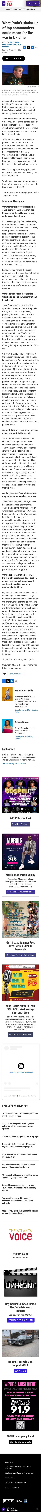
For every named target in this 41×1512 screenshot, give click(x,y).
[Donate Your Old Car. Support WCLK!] (20, 1343)
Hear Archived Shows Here (20, 1034)
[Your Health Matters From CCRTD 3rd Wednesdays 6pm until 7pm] (20, 983)
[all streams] (38, 1509)
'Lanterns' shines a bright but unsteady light (20, 1136)
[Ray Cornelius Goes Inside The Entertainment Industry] (20, 1283)
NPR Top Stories (15, 674)
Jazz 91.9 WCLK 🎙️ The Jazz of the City (18, 1096)
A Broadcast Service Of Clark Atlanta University (18, 1467)
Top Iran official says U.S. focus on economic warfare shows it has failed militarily (17, 1200)
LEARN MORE (20, 1371)
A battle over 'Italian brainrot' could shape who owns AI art (19, 1155)
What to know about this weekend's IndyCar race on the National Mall (20, 1212)
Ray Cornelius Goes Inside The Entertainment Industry (20, 1307)
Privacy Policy (9, 1478)
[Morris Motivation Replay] (20, 852)
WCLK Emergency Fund (20, 1436)
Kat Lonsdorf (8, 749)
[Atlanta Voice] (20, 1235)
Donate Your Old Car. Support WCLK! (20, 1363)
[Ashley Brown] (7, 726)
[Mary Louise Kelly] (7, 694)
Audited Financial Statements (15, 1483)
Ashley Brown (12, 44)
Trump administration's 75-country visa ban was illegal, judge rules (20, 1114)
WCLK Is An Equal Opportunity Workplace (19, 1473)
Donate (34, 3)
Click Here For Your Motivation (20, 892)
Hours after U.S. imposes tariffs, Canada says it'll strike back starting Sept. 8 (18, 1145)
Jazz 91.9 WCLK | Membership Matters (20, 9)
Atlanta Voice (20, 1254)
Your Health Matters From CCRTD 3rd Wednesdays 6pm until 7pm (20, 1009)
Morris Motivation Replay (20, 875)
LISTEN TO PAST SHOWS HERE (20, 1320)
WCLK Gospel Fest (20, 818)
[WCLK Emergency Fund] (20, 1405)
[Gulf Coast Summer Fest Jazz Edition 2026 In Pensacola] (20, 919)
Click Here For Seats (20, 824)
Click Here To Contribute (20, 1442)
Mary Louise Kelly (24, 690)
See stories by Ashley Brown (24, 737)
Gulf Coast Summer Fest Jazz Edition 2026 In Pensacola (20, 946)
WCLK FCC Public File (12, 1488)
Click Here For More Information (20, 955)
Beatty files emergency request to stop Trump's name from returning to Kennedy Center (19, 1187)
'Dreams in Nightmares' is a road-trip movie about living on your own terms (20, 1176)
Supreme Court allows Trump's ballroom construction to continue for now (18, 1165)
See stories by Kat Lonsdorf (14, 763)
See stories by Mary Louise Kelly (26, 711)
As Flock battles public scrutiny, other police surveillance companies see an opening (18, 1126)
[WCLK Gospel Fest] (20, 795)
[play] (3, 1509)
